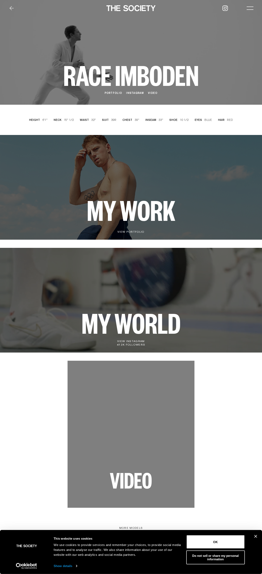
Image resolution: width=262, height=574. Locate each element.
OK (215, 542)
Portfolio (113, 92)
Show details (63, 566)
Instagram (135, 92)
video (153, 92)
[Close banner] (255, 536)
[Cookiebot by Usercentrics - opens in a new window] (26, 566)
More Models (131, 528)
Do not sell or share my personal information (215, 557)
